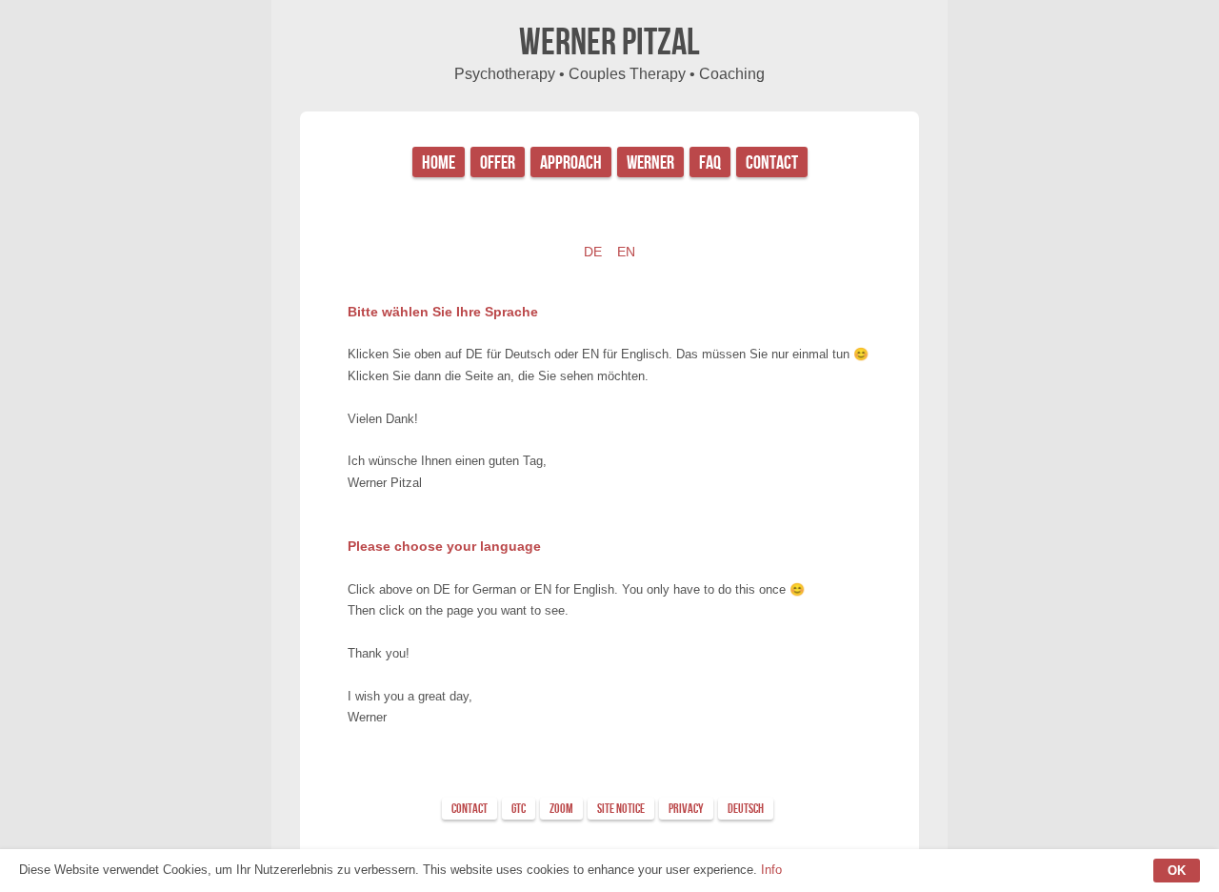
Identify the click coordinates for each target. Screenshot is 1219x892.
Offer (497, 163)
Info (771, 870)
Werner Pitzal (609, 43)
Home (438, 163)
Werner (650, 163)
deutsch (746, 809)
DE (593, 251)
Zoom (561, 809)
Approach (571, 163)
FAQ (710, 163)
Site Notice (621, 809)
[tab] (469, 809)
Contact (772, 163)
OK (1177, 870)
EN (626, 251)
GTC (518, 809)
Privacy (686, 809)
